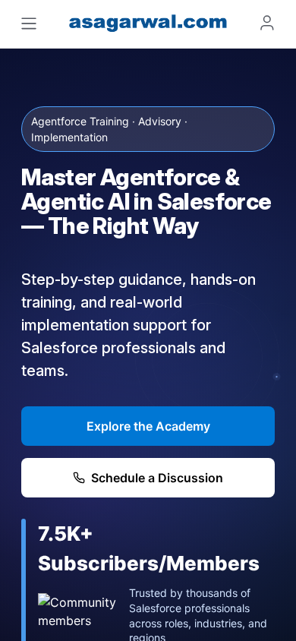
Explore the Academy (148, 426)
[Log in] (267, 22)
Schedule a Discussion (157, 477)
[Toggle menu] (28, 23)
